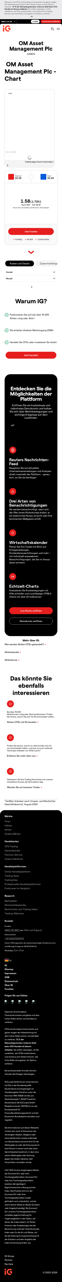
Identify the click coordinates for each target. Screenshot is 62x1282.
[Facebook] (20, 1002)
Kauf (49, 176)
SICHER (30, 239)
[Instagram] (34, 1002)
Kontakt (9, 920)
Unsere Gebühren (14, 858)
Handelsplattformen (15, 866)
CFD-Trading (11, 846)
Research (10, 895)
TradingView (11, 880)
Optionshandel (12, 850)
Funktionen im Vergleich (17, 888)
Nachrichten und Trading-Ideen (21, 909)
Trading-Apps (12, 875)
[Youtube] (27, 1002)
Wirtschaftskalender (15, 905)
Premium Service (13, 854)
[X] (13, 1002)
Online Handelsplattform (17, 871)
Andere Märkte (12, 833)
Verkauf (18, 176)
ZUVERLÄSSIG (43, 239)
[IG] (6, 29)
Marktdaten (11, 900)
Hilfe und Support (33, 930)
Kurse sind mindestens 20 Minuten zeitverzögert (31, 208)
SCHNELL (19, 239)
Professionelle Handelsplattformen (23, 884)
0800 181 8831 (12, 930)
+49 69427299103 (14, 938)
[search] (52, 29)
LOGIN (35, 21)
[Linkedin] (6, 1002)
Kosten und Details (19, 263)
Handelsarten (12, 841)
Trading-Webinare (14, 913)
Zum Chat (19, 950)
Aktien (8, 829)
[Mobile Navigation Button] (58, 29)
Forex (7, 821)
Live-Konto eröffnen (51, 21)
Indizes (8, 825)
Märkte (8, 816)
